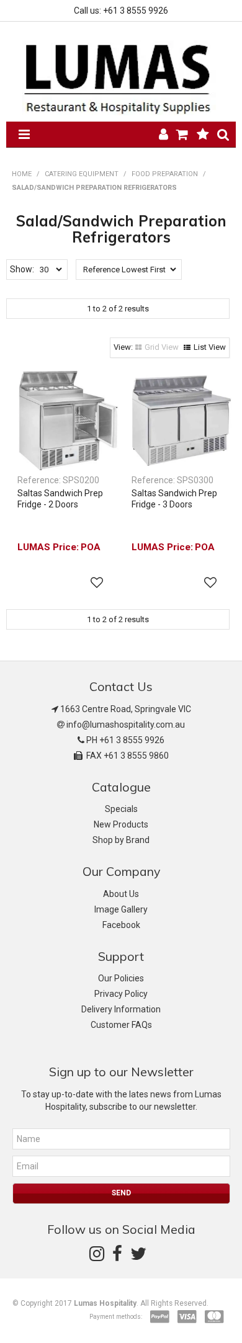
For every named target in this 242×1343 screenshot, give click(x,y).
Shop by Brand (121, 840)
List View (210, 347)
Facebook (121, 925)
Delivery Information (121, 1009)
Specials (121, 809)
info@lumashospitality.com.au (125, 725)
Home (22, 174)
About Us (121, 894)
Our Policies (121, 978)
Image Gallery (121, 909)
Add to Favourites (97, 582)
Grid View (162, 347)
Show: (22, 269)
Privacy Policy (121, 994)
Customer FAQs (121, 1025)
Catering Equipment (82, 174)
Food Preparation (165, 174)
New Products (121, 824)
